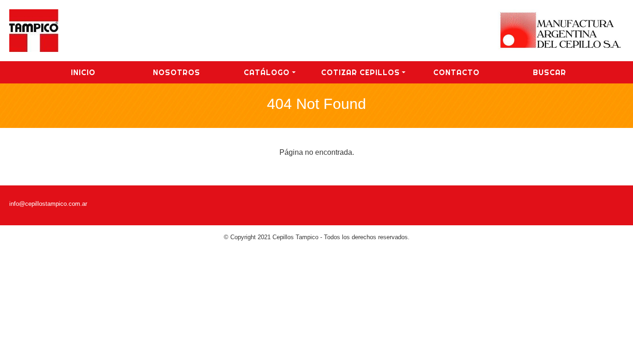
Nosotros (176, 72)
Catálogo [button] (267, 72)
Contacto (456, 72)
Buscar (549, 72)
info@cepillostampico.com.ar (48, 203)
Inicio (83, 72)
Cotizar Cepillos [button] (360, 72)
